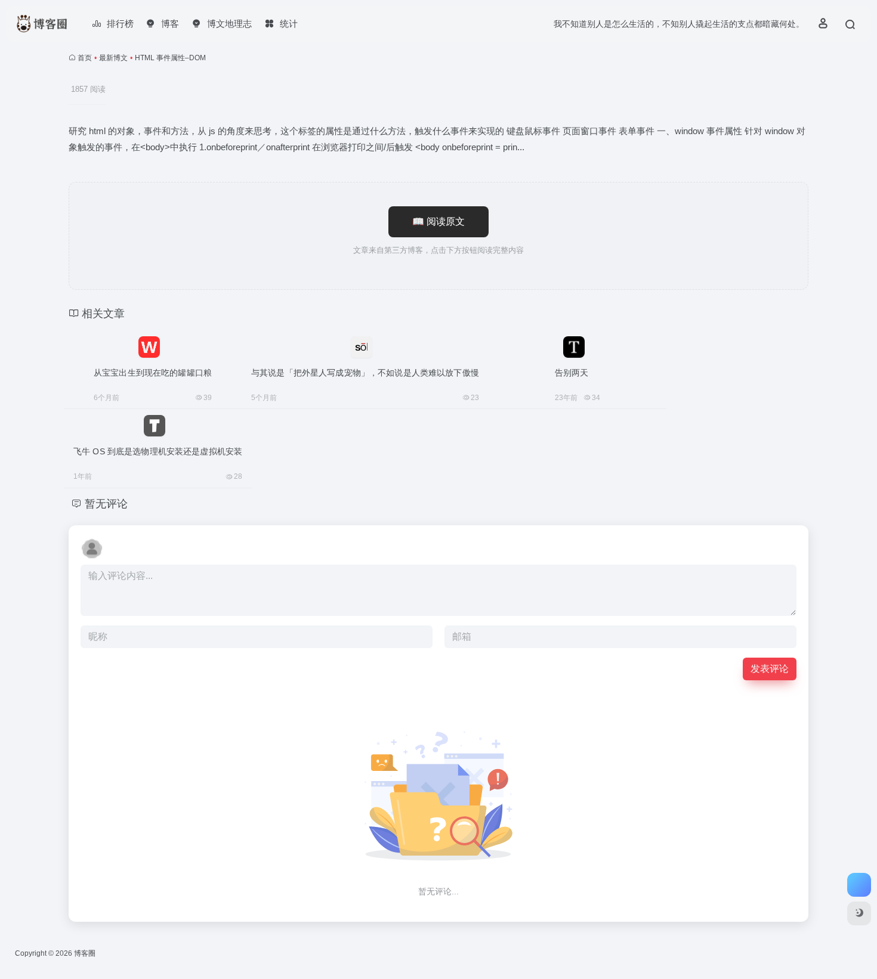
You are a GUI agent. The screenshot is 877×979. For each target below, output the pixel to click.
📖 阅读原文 (438, 221)
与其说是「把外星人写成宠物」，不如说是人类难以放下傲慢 (365, 372)
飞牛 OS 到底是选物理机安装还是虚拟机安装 (157, 451)
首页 (85, 58)
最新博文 (113, 58)
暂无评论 (106, 504)
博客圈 (84, 953)
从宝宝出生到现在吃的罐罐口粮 (153, 372)
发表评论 (770, 669)
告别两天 (572, 372)
